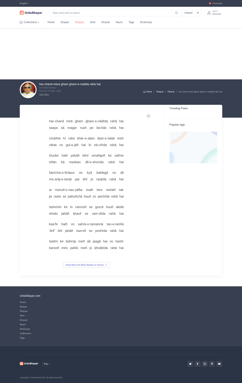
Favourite (217, 3)
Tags (131, 22)
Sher (92, 22)
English (23, 3)
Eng (46, 364)
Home (51, 22)
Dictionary (146, 22)
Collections (30, 22)
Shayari (79, 22)
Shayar (65, 22)
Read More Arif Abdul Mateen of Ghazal (85, 265)
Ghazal (105, 22)
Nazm (119, 22)
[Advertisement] (123, 54)
